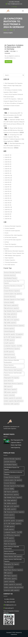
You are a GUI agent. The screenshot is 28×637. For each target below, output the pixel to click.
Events (6, 233)
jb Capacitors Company (13, 611)
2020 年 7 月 (8, 216)
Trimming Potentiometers (11, 262)
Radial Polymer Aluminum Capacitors (13, 383)
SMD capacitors (8, 386)
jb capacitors (20, 334)
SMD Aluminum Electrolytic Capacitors (14, 251)
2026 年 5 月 (8, 157)
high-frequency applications (11, 305)
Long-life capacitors (9, 343)
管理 (7, 51)
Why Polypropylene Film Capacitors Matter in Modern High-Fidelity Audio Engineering (13, 85)
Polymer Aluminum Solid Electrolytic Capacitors (13, 247)
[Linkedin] (14, 7)
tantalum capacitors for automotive (12, 398)
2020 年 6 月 (8, 218)
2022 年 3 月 (8, 196)
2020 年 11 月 (8, 209)
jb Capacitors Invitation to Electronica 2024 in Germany (14, 47)
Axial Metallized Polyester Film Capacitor (11, 282)
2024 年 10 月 (8, 180)
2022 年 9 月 (8, 191)
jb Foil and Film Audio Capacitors (13, 239)
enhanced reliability (9, 302)
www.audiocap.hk (9, 608)
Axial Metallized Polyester (10, 278)
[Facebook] (12, 7)
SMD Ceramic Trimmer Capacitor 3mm (14, 253)
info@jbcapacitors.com (16, 3)
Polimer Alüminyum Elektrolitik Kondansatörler (11, 361)
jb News (7, 242)
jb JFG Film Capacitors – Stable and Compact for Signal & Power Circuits (13, 100)
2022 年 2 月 (8, 198)
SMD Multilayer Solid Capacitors (13, 255)
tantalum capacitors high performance (13, 401)
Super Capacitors (9, 257)
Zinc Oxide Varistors (10, 264)
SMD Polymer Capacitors (10, 389)
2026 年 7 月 (8, 155)
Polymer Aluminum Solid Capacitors (13, 370)
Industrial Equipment (9, 331)
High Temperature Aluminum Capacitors (14, 325)
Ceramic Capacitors (10, 228)
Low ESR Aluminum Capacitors (11, 348)
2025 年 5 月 (8, 164)
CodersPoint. (14, 634)
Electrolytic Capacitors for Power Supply (14, 299)
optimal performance (9, 354)
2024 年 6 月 (8, 189)
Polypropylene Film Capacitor (11, 377)
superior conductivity (9, 395)
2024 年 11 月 (8, 177)
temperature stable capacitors (11, 403)
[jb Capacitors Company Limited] (7, 10)
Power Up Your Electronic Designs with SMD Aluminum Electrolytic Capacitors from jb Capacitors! (13, 130)
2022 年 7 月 (8, 193)
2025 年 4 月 (8, 166)
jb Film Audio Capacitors (11, 237)
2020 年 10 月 (8, 211)
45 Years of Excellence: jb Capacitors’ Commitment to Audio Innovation (13, 104)
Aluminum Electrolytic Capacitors (13, 226)
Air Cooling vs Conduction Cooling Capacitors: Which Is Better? (13, 91)
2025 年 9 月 (8, 159)
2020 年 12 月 (8, 207)
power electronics (8, 380)
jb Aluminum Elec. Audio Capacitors (13, 235)
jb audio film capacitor (9, 334)
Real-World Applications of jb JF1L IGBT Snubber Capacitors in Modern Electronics (14, 145)
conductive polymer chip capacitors (12, 293)
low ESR (19, 345)
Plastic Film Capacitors (10, 244)
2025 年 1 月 (8, 173)
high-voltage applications (10, 314)
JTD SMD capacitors (9, 340)
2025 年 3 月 (8, 168)
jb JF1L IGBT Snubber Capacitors (12, 337)
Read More (8, 61)
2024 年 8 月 (8, 184)
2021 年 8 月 (8, 202)
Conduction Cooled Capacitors (12, 230)
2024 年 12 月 (8, 175)
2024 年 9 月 (8, 182)
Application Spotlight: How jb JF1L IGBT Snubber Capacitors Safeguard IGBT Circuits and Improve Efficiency (14, 122)
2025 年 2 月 (8, 171)
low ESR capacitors (9, 351)
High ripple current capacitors (11, 319)
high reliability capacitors (10, 316)
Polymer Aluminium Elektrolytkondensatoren (10, 366)
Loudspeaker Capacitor (10, 345)
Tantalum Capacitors (10, 260)
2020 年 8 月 (8, 214)
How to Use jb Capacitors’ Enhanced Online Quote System (13, 95)
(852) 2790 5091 (15, 1)
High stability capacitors (10, 322)
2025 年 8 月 (8, 162)
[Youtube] (16, 7)
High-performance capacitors (11, 308)
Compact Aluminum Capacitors (11, 290)
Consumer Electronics (9, 296)
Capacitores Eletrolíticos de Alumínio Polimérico (13, 286)
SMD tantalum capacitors (10, 392)
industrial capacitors (9, 328)
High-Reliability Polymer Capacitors (12, 311)
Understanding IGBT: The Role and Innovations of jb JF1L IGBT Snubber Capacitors (13, 115)
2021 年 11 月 (8, 200)
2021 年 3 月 (8, 205)
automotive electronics (9, 275)
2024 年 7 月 (8, 186)
